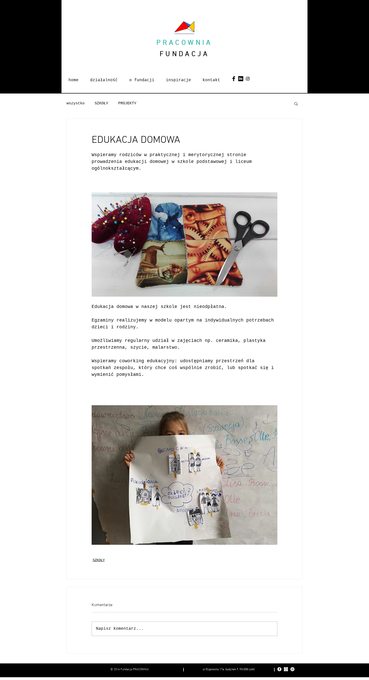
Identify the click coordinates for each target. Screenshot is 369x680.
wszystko (76, 103)
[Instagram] (247, 78)
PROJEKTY (127, 103)
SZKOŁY (101, 103)
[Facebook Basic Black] (233, 78)
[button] (296, 104)
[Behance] (240, 78)
